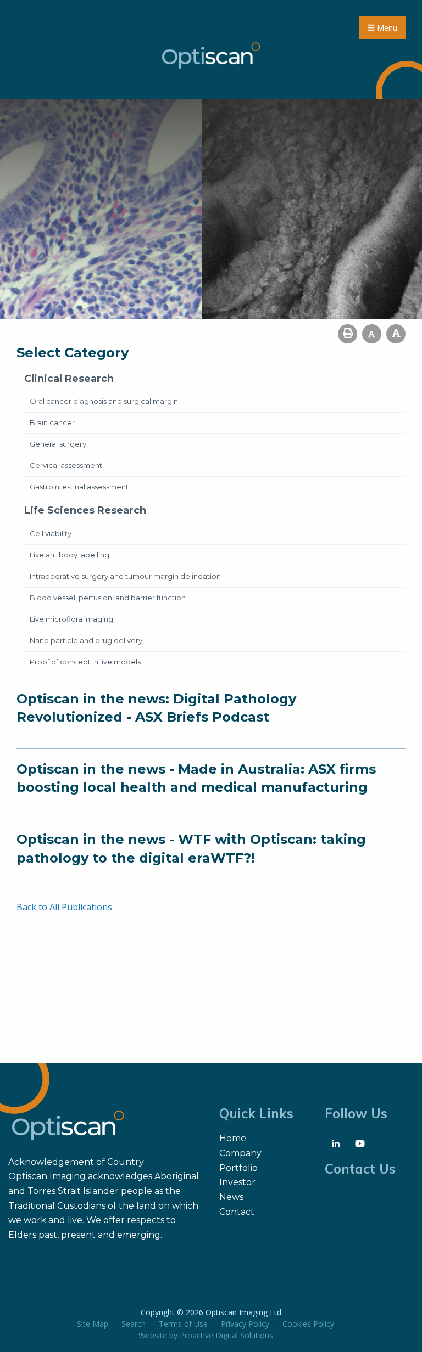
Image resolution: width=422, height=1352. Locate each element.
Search (133, 1324)
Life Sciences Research (85, 510)
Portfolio (238, 1168)
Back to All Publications (64, 907)
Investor (237, 1182)
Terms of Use (183, 1324)
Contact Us (360, 1169)
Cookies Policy (308, 1324)
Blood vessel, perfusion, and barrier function (108, 597)
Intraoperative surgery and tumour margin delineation (125, 576)
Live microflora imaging (71, 619)
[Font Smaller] (371, 333)
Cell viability (50, 533)
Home (232, 1138)
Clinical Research (69, 379)
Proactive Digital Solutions (226, 1335)
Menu (386, 27)
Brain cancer (52, 422)
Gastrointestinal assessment (79, 486)
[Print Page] (347, 333)
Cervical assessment (66, 465)
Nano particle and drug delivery (86, 640)
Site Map (92, 1324)
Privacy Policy (245, 1324)
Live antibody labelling (69, 554)
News (231, 1197)
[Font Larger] (396, 333)
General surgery (58, 444)
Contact (236, 1212)
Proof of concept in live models (85, 661)
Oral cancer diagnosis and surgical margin (104, 401)
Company (240, 1153)
